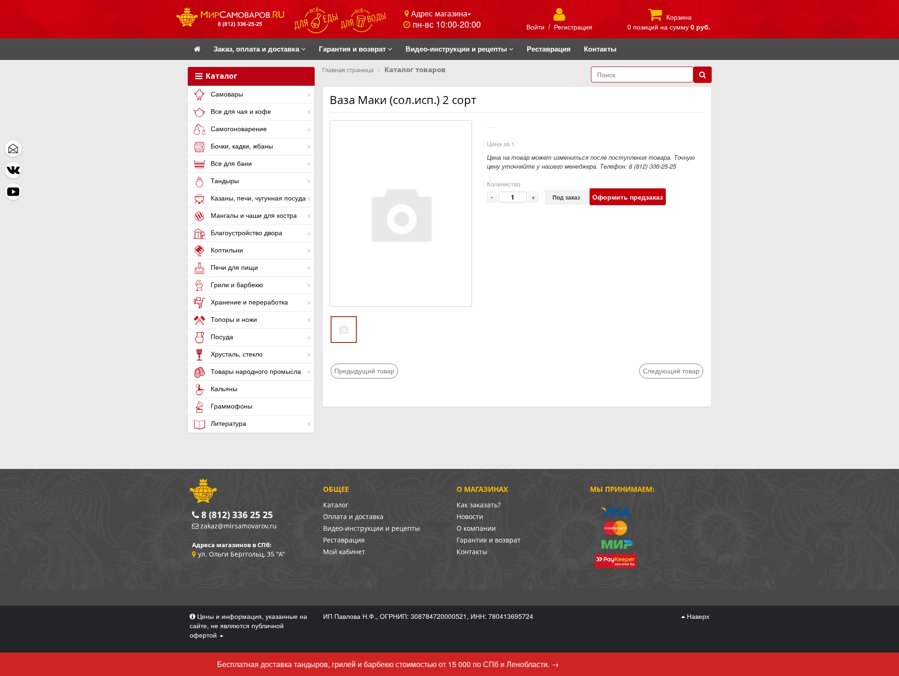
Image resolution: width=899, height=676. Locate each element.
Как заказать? (479, 504)
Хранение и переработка (248, 301)
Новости (470, 516)
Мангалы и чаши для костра (253, 215)
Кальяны (223, 388)
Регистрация (573, 26)
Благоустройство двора (245, 232)
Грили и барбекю (236, 284)
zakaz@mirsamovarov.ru (238, 525)
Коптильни (226, 249)
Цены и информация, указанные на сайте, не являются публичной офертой (248, 625)
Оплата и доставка (353, 516)
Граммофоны (230, 405)
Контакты (472, 551)
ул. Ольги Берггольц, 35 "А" (241, 554)
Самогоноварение (238, 128)
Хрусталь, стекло (236, 353)
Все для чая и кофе (240, 111)
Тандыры (224, 180)
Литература (227, 423)
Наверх (697, 616)
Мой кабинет (344, 551)
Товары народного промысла (255, 371)
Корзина (679, 17)
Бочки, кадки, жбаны (241, 145)
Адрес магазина (438, 13)
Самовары (226, 93)
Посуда (221, 336)
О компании (476, 528)
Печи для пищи (233, 267)
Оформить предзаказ (627, 196)
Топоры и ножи (233, 319)
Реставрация (344, 539)
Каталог (220, 76)
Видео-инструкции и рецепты (371, 528)
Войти (535, 26)
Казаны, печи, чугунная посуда (257, 197)
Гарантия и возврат (489, 539)
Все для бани (230, 163)
